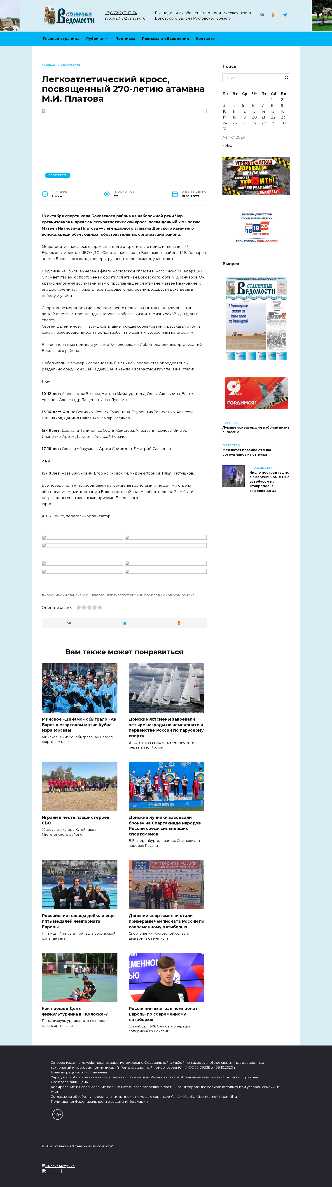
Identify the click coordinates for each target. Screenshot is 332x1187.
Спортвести (58, 175)
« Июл (228, 145)
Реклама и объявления (165, 39)
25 (235, 123)
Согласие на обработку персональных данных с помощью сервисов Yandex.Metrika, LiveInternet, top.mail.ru (144, 1097)
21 (263, 117)
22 (273, 117)
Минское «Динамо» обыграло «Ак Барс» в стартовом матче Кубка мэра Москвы (79, 725)
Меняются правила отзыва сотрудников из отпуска (246, 452)
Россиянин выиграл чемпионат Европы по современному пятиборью (163, 1014)
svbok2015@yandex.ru (125, 18)
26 (244, 123)
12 (244, 111)
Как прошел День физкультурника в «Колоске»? (75, 1011)
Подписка (125, 39)
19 (244, 117)
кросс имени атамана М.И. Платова (74, 595)
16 (282, 111)
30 (283, 123)
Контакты (205, 39)
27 (254, 123)
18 (234, 117)
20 (254, 117)
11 (234, 111)
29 (273, 123)
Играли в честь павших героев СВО (75, 820)
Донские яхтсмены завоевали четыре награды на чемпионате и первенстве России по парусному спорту (166, 727)
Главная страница (61, 39)
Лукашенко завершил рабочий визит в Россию (256, 429)
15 (272, 111)
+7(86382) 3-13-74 (121, 13)
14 (263, 111)
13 (254, 111)
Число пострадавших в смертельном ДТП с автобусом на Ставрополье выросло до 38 (269, 481)
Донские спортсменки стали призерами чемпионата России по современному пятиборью (166, 921)
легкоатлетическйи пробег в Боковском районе (152, 595)
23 (283, 117)
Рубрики (94, 39)
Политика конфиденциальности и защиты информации (99, 1102)
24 (225, 123)
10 (225, 111)
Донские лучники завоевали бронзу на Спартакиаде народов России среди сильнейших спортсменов (165, 825)
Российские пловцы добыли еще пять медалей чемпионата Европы (78, 921)
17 (224, 117)
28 (264, 123)
